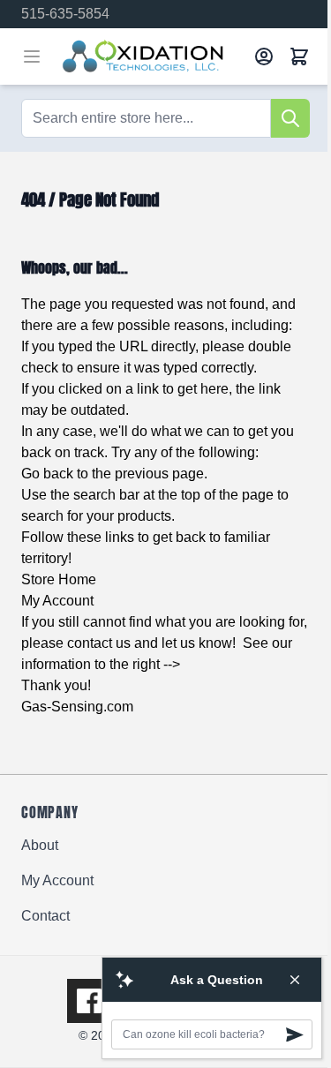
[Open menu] (31, 56)
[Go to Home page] (151, 56)
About (39, 845)
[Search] (290, 118)
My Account (57, 600)
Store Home (58, 579)
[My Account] (264, 56)
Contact (45, 915)
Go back (47, 473)
